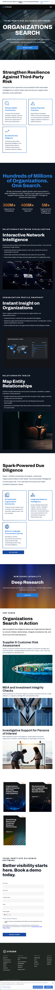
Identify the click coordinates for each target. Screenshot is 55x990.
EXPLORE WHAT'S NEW (45, 2)
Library (36, 962)
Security (36, 964)
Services (5, 968)
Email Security (21, 969)
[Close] (52, 983)
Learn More (27, 595)
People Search (7, 960)
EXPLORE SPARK (13, 552)
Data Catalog (6, 970)
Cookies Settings (6, 987)
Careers (49, 962)
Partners (49, 960)
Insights (5, 957)
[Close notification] (52, 2)
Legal (35, 966)
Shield (4, 965)
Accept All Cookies (38, 987)
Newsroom (37, 957)
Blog (35, 960)
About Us (49, 957)
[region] (27, 985)
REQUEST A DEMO (27, 47)
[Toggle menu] (50, 7)
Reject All (48, 987)
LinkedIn (49, 964)
